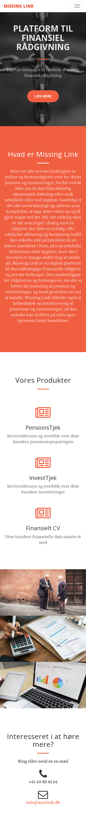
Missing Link (19, 6)
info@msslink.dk (43, 802)
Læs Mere (43, 96)
